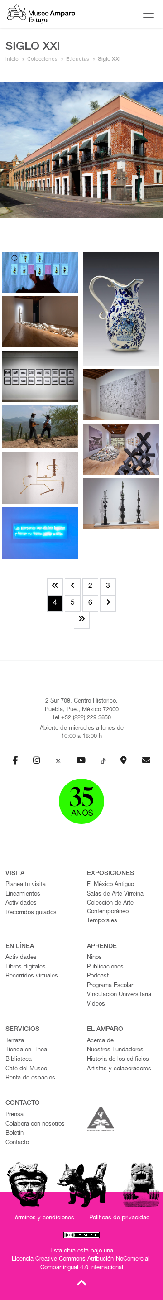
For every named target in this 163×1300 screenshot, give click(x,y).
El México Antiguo (110, 885)
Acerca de (100, 1041)
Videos (96, 1004)
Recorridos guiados (31, 913)
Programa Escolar (110, 986)
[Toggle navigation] (146, 14)
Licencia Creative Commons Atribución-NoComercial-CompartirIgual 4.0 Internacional (82, 1264)
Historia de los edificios (118, 1060)
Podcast (98, 976)
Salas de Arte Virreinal (116, 894)
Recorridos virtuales (31, 976)
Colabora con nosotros (35, 1124)
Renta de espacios (30, 1078)
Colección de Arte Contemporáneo (110, 907)
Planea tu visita (25, 885)
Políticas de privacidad (119, 1218)
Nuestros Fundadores (115, 1050)
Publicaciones (105, 967)
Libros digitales (25, 967)
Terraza (14, 1041)
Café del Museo (26, 1069)
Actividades (21, 903)
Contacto (17, 1143)
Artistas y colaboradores (119, 1069)
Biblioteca (18, 1060)
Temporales (102, 921)
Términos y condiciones (43, 1218)
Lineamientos (22, 894)
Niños (94, 958)
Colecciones (42, 59)
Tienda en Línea (26, 1050)
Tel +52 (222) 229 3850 (81, 718)
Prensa (14, 1115)
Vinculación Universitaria (119, 995)
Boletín (14, 1133)
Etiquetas (77, 59)
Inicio (12, 59)
